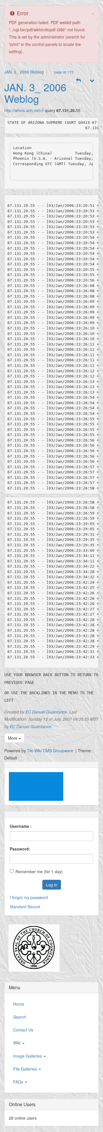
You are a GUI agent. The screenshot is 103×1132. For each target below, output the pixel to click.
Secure (33, 906)
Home (18, 1004)
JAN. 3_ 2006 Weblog (24, 72)
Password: (20, 849)
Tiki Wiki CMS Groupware (50, 750)
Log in (51, 885)
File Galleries (25, 1069)
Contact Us (23, 1030)
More (13, 738)
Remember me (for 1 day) (39, 871)
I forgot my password (29, 897)
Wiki (17, 1043)
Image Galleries (28, 1056)
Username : (21, 826)
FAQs (18, 1082)
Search (19, 1017)
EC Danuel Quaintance (46, 712)
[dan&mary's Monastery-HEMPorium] (32, 948)
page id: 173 (64, 72)
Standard (18, 906)
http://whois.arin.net (22, 110)
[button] (79, 80)
